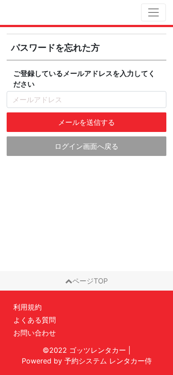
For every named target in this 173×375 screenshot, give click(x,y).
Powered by (87, 360)
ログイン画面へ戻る (86, 146)
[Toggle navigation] (153, 12)
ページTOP (90, 280)
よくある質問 (34, 319)
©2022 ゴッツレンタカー (84, 350)
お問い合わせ (34, 332)
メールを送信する (86, 122)
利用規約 (27, 307)
